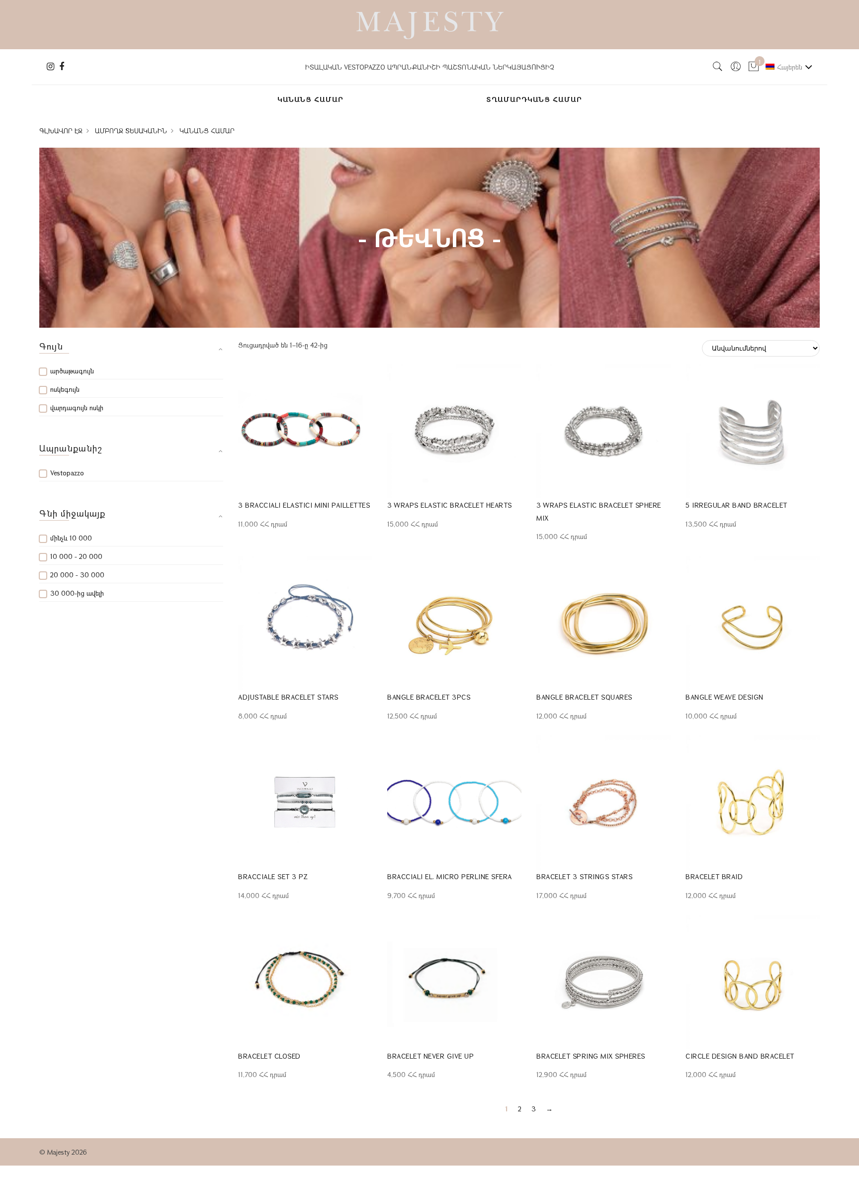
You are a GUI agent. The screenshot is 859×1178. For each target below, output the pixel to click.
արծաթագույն (72, 370)
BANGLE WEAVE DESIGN (725, 697)
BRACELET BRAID (714, 876)
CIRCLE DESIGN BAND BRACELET (740, 1056)
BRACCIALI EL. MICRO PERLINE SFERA (449, 876)
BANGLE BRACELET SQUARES (584, 697)
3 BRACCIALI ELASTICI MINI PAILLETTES (304, 505)
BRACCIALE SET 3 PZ (273, 876)
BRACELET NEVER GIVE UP (430, 1056)
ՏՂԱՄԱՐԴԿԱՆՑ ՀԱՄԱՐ (534, 99)
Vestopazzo (67, 472)
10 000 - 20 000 (76, 556)
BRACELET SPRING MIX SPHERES (590, 1056)
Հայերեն (789, 67)
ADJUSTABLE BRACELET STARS (288, 697)
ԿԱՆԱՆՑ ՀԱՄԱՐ (310, 99)
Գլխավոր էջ (61, 130)
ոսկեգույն (65, 389)
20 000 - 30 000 (77, 574)
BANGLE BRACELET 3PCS (428, 697)
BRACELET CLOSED (269, 1056)
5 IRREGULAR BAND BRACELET (736, 505)
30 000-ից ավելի (77, 593)
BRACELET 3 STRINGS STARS (584, 876)
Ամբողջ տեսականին (131, 130)
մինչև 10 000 (71, 538)
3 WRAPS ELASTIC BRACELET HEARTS (449, 505)
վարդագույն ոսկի (76, 407)
